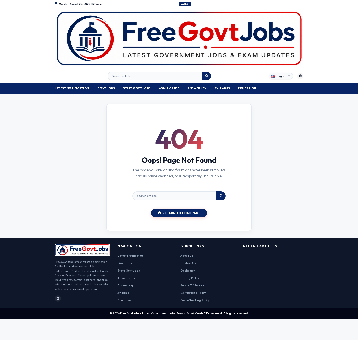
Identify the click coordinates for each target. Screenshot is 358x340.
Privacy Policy (190, 278)
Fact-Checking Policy (195, 300)
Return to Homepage (181, 213)
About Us (186, 255)
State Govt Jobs (137, 88)
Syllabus (222, 88)
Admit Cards (169, 88)
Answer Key (197, 88)
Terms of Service (192, 285)
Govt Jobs (106, 88)
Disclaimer (187, 270)
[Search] (206, 76)
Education (247, 88)
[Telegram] (300, 76)
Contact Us (188, 263)
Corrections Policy (193, 293)
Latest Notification (72, 88)
